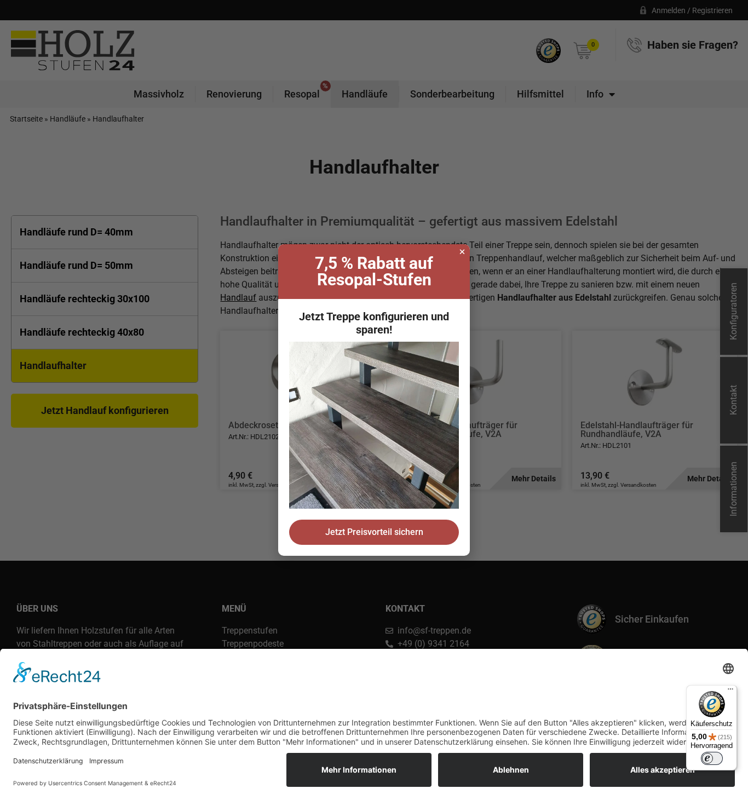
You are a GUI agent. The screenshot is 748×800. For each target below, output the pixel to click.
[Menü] (730, 691)
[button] (462, 252)
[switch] (712, 758)
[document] (374, 400)
